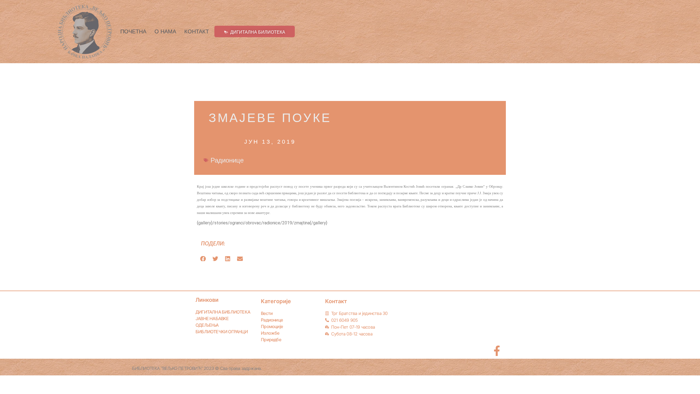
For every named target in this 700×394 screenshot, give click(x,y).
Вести (267, 313)
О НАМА (165, 31)
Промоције (272, 326)
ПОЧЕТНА (133, 31)
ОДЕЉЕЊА (207, 325)
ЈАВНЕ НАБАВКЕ (212, 318)
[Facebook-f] (497, 351)
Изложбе (270, 333)
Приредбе (271, 339)
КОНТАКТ (196, 31)
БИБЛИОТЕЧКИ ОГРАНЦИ (222, 331)
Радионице (227, 160)
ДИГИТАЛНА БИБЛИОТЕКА (223, 312)
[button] (203, 258)
